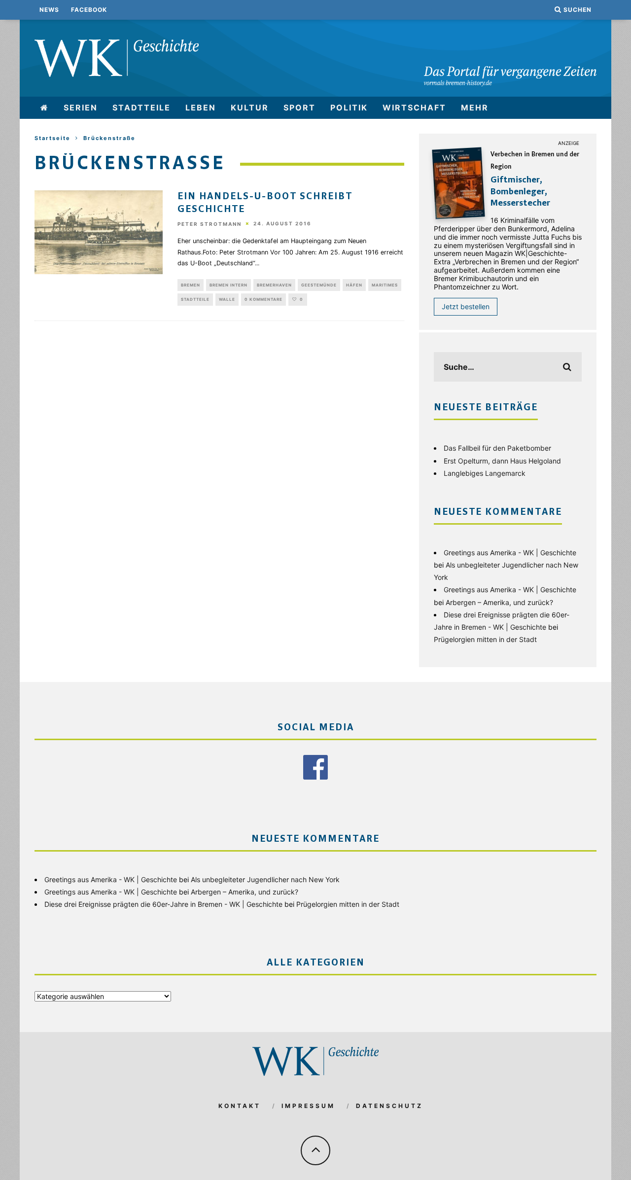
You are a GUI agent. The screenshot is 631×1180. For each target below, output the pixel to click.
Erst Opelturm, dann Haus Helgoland (502, 461)
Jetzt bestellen (466, 306)
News (49, 9)
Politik (349, 107)
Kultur (250, 107)
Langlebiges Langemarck (485, 473)
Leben (200, 107)
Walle (227, 299)
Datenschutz (389, 1105)
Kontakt (239, 1105)
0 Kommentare (263, 299)
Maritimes (385, 285)
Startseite (52, 138)
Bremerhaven (274, 285)
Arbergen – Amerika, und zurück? (499, 602)
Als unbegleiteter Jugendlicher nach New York (265, 879)
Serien (81, 107)
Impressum (308, 1105)
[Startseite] (45, 108)
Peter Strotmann (209, 224)
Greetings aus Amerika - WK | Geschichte (510, 552)
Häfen (354, 285)
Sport (299, 107)
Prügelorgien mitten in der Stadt (485, 639)
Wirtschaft (414, 107)
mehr (475, 107)
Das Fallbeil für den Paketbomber (497, 448)
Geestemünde (319, 285)
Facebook (89, 9)
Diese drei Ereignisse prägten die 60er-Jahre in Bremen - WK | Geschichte (163, 904)
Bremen (190, 285)
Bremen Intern (228, 285)
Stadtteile (141, 107)
